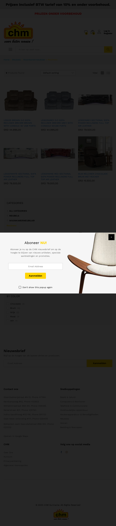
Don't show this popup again (37, 287)
